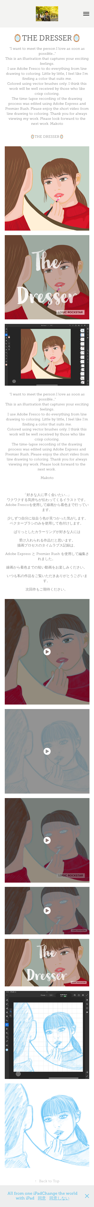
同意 (42, 1198)
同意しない (59, 1198)
